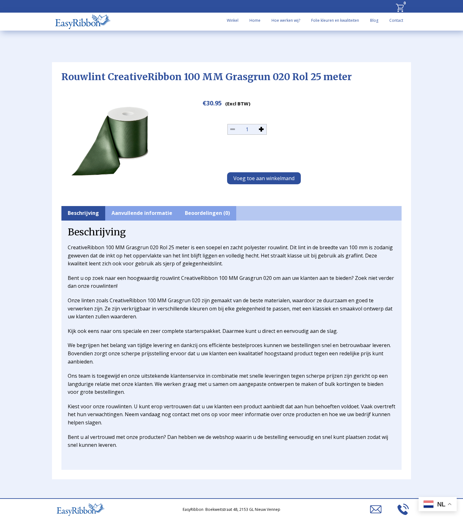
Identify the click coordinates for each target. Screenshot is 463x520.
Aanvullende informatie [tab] (141, 213)
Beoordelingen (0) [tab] (207, 213)
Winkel (232, 20)
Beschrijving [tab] (83, 213)
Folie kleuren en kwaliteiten (335, 20)
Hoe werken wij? (286, 20)
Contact (396, 20)
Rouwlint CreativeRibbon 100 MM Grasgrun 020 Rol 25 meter (206, 77)
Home (254, 20)
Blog (374, 20)
